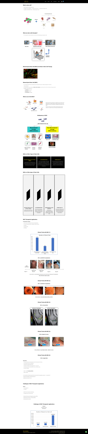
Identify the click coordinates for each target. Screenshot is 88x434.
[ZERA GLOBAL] (26, 1)
